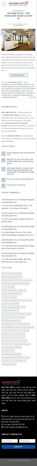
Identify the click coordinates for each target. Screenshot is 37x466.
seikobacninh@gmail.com (18, 427)
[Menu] (4, 4)
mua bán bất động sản (23, 324)
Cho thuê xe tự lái (26, 300)
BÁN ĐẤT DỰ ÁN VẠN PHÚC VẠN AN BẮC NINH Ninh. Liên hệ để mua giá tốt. (20, 161)
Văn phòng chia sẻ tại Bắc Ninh (11, 347)
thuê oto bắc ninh (7, 341)
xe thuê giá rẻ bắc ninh (9, 364)
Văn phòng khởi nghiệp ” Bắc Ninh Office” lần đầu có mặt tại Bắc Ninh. (16, 260)
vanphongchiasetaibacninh (9, 97)
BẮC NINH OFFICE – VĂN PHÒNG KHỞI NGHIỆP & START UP (18, 16)
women (27, 357)
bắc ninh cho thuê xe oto (24, 280)
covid (23, 307)
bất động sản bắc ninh (8, 280)
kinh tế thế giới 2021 (8, 324)
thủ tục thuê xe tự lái (20, 341)
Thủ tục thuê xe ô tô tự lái (16, 185)
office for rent (26, 91)
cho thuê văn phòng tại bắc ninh (11, 293)
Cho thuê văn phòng (7, 86)
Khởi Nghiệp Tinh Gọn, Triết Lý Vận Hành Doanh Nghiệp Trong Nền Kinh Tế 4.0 (18, 233)
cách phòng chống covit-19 (10, 310)
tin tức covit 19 (6, 344)
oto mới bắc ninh (23, 330)
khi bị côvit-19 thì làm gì (9, 317)
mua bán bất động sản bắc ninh (11, 327)
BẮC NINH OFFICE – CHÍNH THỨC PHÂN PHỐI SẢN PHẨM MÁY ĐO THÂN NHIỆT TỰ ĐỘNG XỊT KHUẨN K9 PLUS (20, 171)
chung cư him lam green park (11, 307)
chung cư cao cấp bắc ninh (10, 303)
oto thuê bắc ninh (19, 334)
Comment (31, 97)
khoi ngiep (21, 317)
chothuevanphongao (15, 91)
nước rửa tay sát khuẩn (9, 330)
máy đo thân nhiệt (28, 327)
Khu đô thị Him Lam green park (11, 320)
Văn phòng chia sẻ (12, 123)
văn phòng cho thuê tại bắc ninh (11, 354)
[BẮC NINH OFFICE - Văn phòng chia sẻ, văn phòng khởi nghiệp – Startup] (18, 3)
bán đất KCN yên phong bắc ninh (12, 277)
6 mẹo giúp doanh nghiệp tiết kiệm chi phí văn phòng (17, 220)
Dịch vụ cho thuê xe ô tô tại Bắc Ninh (20, 179)
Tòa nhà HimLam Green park (21, 344)
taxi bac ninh (21, 337)
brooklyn (18, 273)
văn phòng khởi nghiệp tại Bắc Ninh (22, 95)
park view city (6, 337)
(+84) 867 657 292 (18, 424)
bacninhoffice (18, 25)
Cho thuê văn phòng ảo (9, 297)
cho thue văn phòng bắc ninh (22, 86)
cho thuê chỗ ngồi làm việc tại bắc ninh (22, 84)
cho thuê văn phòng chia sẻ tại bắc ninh (14, 290)
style (13, 337)
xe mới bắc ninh (7, 361)
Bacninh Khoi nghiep (8, 273)
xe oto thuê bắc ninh (20, 361)
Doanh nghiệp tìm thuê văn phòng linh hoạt (21, 154)
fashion (28, 314)
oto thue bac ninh (7, 334)
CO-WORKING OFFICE (18, 11)
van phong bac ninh (19, 93)
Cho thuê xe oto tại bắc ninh (10, 300)
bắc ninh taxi (6, 283)
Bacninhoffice (6, 84)
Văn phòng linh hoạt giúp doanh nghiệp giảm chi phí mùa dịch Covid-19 (18, 247)
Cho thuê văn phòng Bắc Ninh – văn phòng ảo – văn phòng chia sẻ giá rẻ (17, 207)
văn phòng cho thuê (8, 351)
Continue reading (18, 75)
